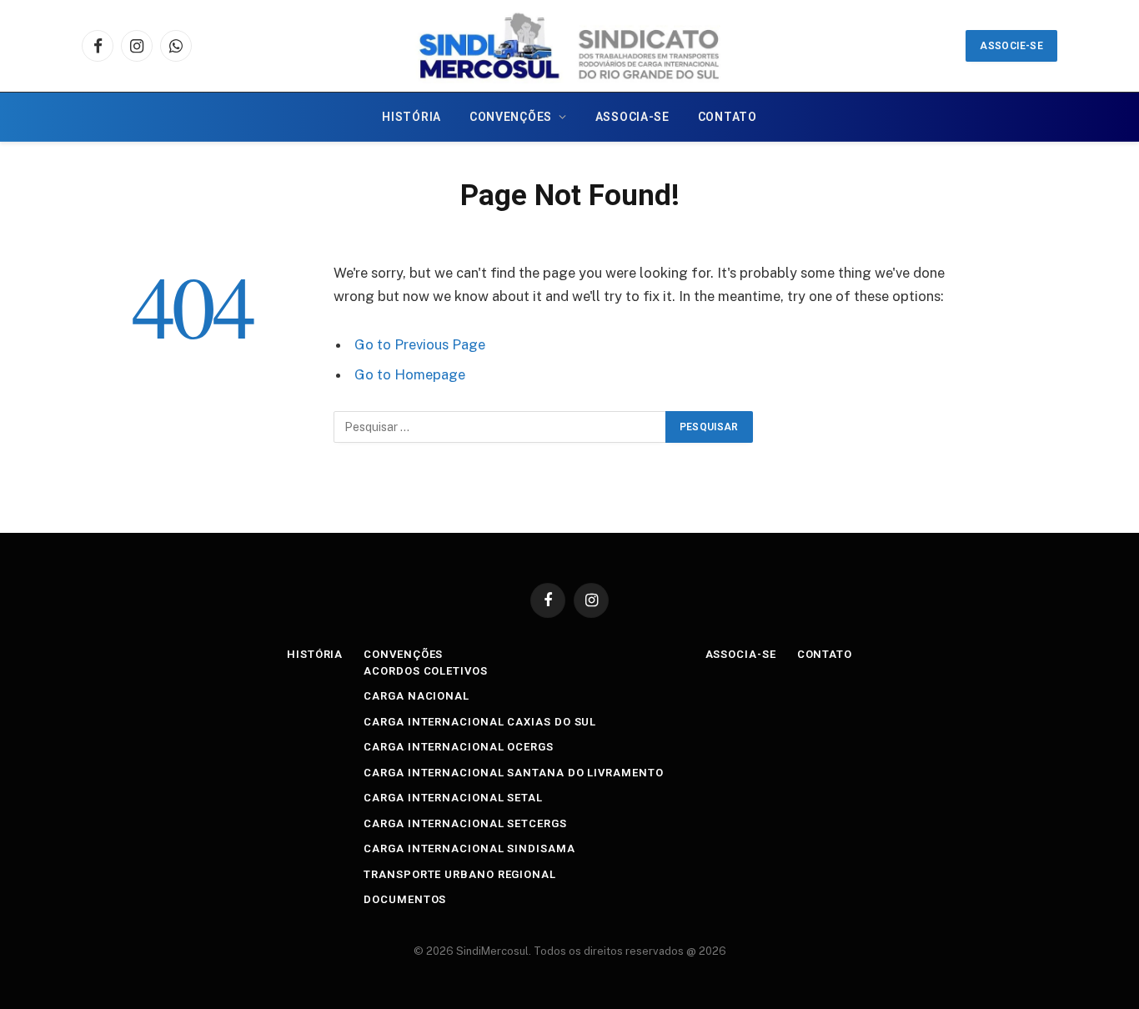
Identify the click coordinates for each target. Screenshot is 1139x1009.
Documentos (405, 899)
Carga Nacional (416, 696)
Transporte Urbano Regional (460, 874)
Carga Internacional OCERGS (459, 746)
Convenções (510, 116)
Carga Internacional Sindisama (469, 848)
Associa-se (632, 116)
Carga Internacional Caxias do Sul (480, 721)
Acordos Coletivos (425, 671)
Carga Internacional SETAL (453, 797)
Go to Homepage (409, 374)
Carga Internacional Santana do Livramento (513, 772)
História (411, 116)
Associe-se (1011, 46)
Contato (727, 116)
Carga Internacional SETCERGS (465, 823)
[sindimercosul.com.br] (569, 46)
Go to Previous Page (419, 344)
